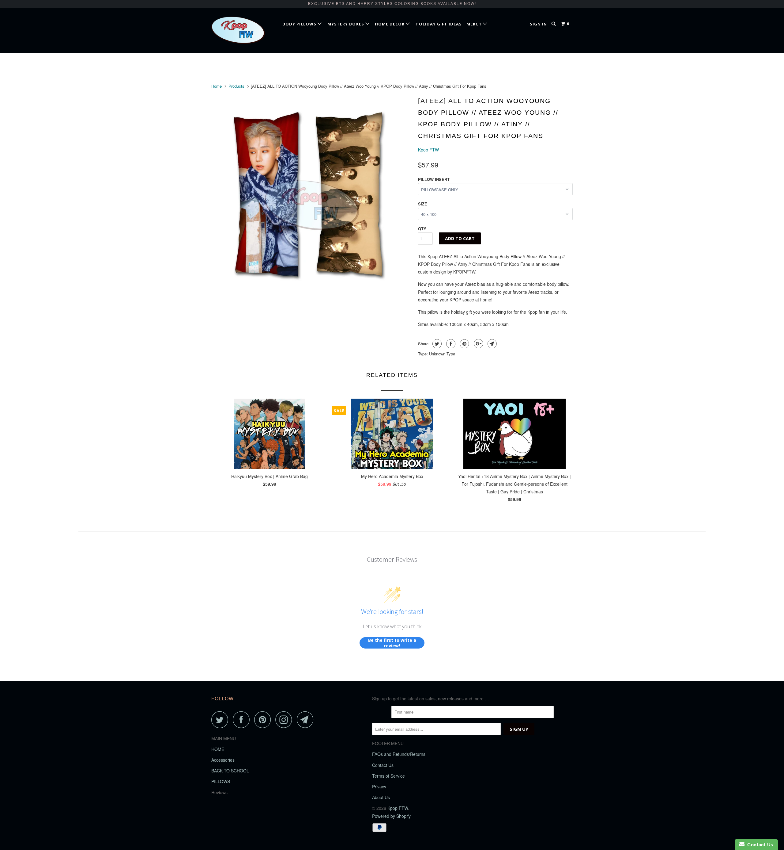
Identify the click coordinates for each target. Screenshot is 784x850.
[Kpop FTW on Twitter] (221, 719)
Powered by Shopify (391, 816)
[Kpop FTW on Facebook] (243, 719)
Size (422, 204)
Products (236, 86)
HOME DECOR (390, 24)
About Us (381, 797)
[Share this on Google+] (477, 343)
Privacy (379, 786)
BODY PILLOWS (300, 24)
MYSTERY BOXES (346, 24)
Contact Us (383, 765)
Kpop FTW (428, 150)
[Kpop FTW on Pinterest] (264, 719)
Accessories (223, 760)
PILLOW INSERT (434, 179)
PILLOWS (220, 781)
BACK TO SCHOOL (230, 771)
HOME (217, 749)
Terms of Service (388, 776)
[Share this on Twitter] (436, 343)
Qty (422, 229)
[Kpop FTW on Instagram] (285, 719)
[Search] (554, 24)
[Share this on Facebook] (450, 343)
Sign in (538, 24)
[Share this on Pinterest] (463, 343)
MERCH (474, 24)
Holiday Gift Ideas (439, 24)
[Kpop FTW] (242, 30)
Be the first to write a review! (392, 643)
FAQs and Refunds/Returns (398, 754)
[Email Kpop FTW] (307, 719)
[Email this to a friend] (491, 343)
